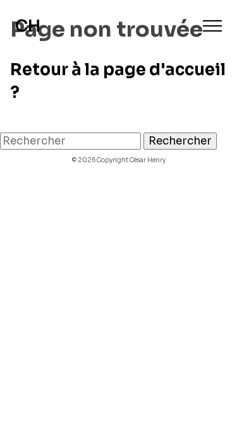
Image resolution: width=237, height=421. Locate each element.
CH (27, 26)
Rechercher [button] (180, 141)
